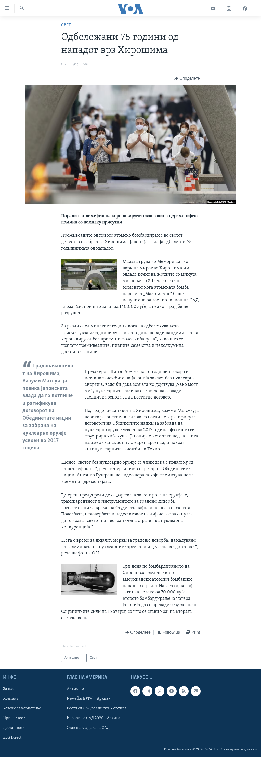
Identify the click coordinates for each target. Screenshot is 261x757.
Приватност (14, 718)
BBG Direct (12, 738)
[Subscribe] (196, 691)
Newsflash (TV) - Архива (88, 699)
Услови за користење (22, 709)
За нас (8, 689)
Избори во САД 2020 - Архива (93, 718)
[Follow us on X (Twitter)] (159, 691)
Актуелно (75, 689)
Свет (66, 25)
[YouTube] (213, 9)
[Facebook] (245, 9)
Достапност (13, 728)
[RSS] (184, 691)
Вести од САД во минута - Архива (96, 709)
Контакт (10, 699)
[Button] (187, 78)
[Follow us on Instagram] (147, 691)
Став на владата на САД (88, 728)
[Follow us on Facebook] (135, 691)
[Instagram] (229, 9)
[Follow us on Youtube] (171, 691)
